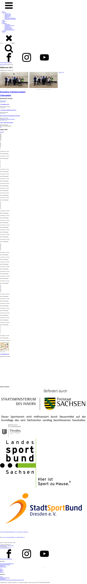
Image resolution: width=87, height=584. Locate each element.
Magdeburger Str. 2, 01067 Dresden (6, 545)
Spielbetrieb (4, 23)
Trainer (1, 576)
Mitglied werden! (8, 15)
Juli (0, 127)
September (2, 132)
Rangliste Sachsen (8, 27)
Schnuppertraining (3, 62)
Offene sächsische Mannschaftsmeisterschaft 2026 (10, 115)
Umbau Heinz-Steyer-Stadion (10, 19)
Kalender (4, 21)
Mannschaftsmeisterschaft (9, 29)
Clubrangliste (7, 24)
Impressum (2, 558)
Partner (3, 31)
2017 (6, 64)
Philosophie (7, 16)
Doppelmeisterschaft (8, 28)
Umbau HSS (2, 565)
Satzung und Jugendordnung (10, 18)
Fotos (3, 22)
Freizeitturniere (7, 26)
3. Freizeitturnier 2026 (4, 104)
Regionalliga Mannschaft (9, 25)
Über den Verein (8, 13)
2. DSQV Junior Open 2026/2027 (6, 122)
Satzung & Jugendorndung (5, 564)
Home (3, 11)
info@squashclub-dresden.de (5, 547)
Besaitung (4, 30)
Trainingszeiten (7, 14)
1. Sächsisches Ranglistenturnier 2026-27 (8, 110)
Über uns (1, 563)
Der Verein (4, 12)
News (3, 20)
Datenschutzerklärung (8, 558)
